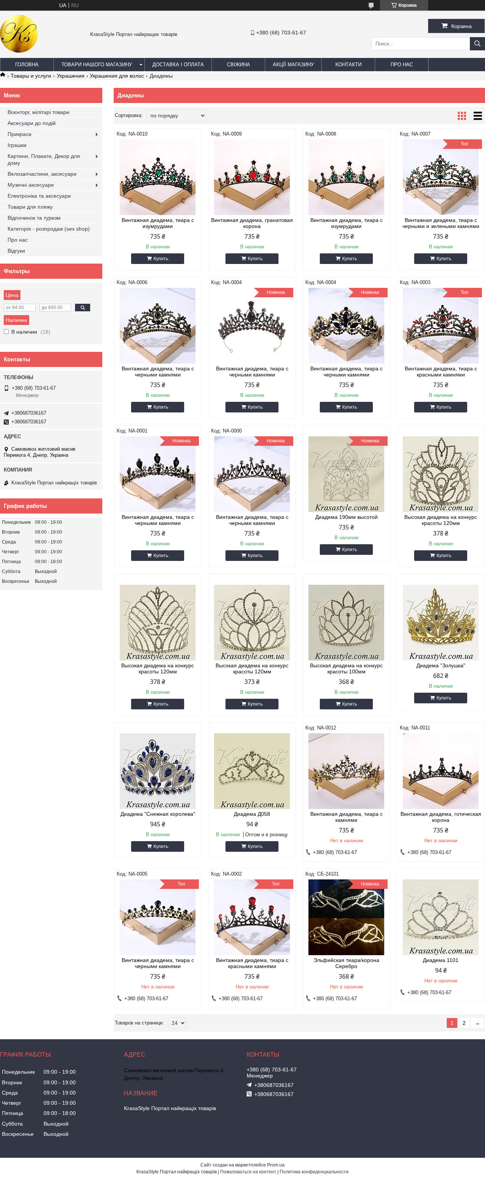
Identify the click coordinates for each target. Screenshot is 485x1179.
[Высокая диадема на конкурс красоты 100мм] (346, 623)
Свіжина (238, 64)
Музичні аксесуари (31, 185)
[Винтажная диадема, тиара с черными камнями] (158, 326)
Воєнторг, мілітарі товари (38, 112)
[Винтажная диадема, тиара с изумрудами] (158, 177)
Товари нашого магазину (96, 64)
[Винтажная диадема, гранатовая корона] (252, 177)
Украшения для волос (117, 76)
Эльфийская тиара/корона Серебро (346, 963)
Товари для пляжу (30, 207)
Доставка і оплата (178, 64)
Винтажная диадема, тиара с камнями (346, 817)
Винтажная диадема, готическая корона (441, 817)
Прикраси (19, 134)
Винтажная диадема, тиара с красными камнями (441, 371)
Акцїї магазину (293, 64)
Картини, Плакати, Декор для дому (44, 159)
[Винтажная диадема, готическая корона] (441, 771)
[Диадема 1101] (441, 917)
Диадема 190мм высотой (346, 517)
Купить (160, 258)
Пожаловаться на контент (248, 1171)
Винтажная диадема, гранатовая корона (252, 223)
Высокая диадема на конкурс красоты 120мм (440, 520)
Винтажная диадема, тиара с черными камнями (158, 371)
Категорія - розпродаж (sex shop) (49, 229)
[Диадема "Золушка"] (441, 623)
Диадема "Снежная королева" (157, 814)
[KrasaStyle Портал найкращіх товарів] (19, 51)
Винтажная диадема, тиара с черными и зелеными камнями (440, 223)
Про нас (402, 64)
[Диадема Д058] (252, 771)
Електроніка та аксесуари (39, 196)
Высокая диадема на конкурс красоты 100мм (346, 668)
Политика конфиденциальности (314, 1171)
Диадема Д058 (252, 814)
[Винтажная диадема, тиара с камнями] (346, 771)
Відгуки (16, 251)
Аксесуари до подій (32, 123)
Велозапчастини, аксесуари (42, 174)
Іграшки (17, 145)
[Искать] (477, 43)
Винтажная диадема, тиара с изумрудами (158, 223)
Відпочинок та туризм (34, 218)
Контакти (348, 64)
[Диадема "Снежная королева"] (158, 771)
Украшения (70, 76)
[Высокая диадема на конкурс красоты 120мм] (441, 474)
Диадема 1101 (440, 960)
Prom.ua (276, 1165)
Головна (27, 64)
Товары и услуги (31, 76)
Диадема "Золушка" (440, 665)
